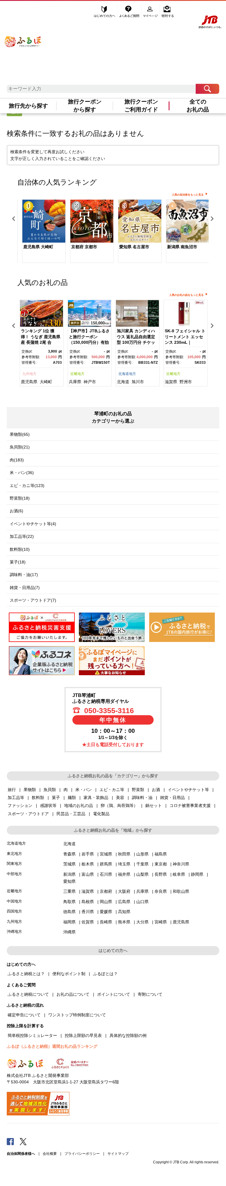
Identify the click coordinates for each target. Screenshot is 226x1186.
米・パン (83, 789)
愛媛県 (106, 911)
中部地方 (14, 874)
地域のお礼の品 (78, 805)
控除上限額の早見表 (83, 1035)
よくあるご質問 (129, 11)
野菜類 (138, 789)
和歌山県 (181, 891)
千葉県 (142, 864)
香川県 (88, 911)
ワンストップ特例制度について (77, 1014)
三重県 (69, 891)
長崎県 (106, 922)
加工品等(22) (22, 536)
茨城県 (69, 864)
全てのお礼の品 (198, 106)
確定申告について (24, 1014)
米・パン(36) (22, 472)
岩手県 (88, 854)
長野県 (160, 874)
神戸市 (90, 381)
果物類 (30, 789)
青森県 (69, 854)
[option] (41, 231)
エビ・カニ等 (111, 789)
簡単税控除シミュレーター (32, 1035)
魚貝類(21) (20, 447)
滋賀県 (171, 381)
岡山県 (106, 901)
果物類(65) (20, 434)
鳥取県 (69, 901)
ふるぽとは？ (105, 973)
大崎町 (46, 381)
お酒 (156, 789)
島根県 (88, 901)
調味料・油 (142, 797)
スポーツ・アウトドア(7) (33, 600)
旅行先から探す (28, 106)
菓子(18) (18, 562)
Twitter (23, 1141)
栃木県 (88, 864)
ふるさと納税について (28, 994)
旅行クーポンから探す (85, 106)
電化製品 (101, 813)
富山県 (88, 874)
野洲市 (186, 381)
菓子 (56, 797)
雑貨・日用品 (172, 797)
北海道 (123, 381)
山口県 (142, 901)
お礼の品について (72, 994)
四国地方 (14, 911)
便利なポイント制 (68, 973)
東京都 (160, 864)
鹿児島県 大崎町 (38, 246)
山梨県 (142, 874)
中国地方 (14, 901)
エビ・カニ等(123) (27, 485)
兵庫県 (75, 381)
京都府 (106, 891)
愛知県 (69, 881)
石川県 (106, 874)
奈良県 (160, 891)
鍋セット (153, 805)
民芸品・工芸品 (70, 813)
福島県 (160, 854)
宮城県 (106, 854)
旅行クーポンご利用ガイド (141, 106)
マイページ (151, 11)
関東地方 (14, 863)
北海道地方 (127, 374)
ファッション (20, 805)
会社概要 (50, 1154)
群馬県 (106, 864)
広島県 (124, 901)
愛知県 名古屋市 (134, 246)
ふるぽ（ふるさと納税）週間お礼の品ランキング (52, 1046)
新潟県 (69, 874)
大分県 (142, 922)
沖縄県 (69, 932)
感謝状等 (48, 805)
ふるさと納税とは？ (26, 973)
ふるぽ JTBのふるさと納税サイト (23, 37)
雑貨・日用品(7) (25, 587)
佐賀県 (88, 922)
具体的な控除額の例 (128, 1035)
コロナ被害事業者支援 (190, 805)
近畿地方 (77, 374)
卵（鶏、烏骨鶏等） (119, 805)
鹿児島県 (29, 381)
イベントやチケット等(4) (33, 523)
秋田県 (124, 854)
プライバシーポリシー (82, 1154)
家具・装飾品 (96, 797)
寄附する (168, 11)
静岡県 (197, 874)
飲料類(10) (20, 549)
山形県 (142, 854)
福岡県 (69, 922)
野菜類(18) (20, 498)
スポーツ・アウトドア (28, 813)
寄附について (150, 994)
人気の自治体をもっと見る (188, 194)
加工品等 (16, 797)
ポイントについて (113, 994)
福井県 (124, 874)
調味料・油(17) (24, 574)
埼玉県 (124, 864)
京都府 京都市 (84, 246)
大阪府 (124, 891)
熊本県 (124, 922)
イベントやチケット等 (188, 789)
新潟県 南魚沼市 (182, 246)
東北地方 (14, 853)
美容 (120, 797)
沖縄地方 (14, 931)
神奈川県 (181, 864)
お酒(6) (16, 510)
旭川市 (138, 381)
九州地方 (29, 374)
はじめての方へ (104, 11)
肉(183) (17, 460)
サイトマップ (118, 1154)
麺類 (72, 797)
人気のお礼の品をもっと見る (186, 294)
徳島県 (69, 911)
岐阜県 (179, 874)
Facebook (10, 1141)
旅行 (12, 789)
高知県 (124, 911)
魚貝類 (50, 789)
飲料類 (38, 797)
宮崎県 (160, 922)
